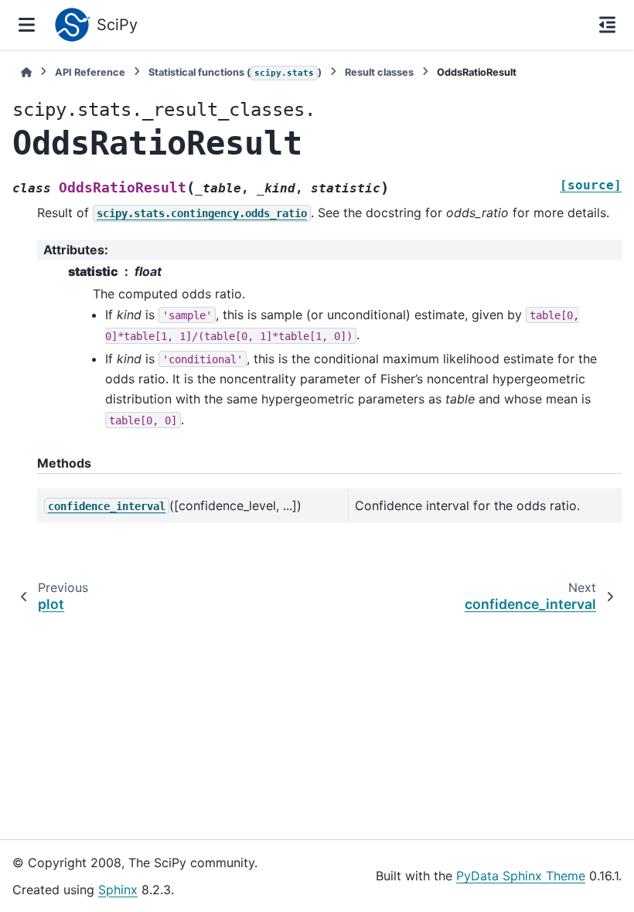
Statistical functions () (235, 72)
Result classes (379, 72)
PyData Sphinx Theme (520, 875)
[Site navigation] (26, 25)
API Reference (90, 72)
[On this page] (607, 25)
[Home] (26, 72)
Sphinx (118, 889)
